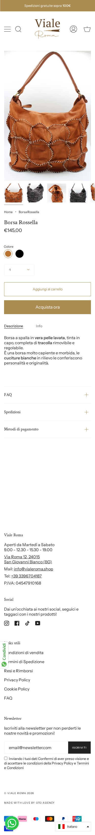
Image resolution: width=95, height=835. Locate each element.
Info (39, 326)
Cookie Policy (16, 688)
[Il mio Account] (73, 29)
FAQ (8, 395)
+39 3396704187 (26, 575)
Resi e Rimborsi (18, 670)
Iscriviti (79, 747)
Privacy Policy (17, 679)
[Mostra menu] (8, 29)
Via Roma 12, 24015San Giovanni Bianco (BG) (28, 559)
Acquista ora (47, 307)
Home (8, 212)
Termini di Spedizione (24, 661)
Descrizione (13, 326)
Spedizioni (12, 412)
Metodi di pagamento (21, 429)
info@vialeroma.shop (33, 568)
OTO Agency (45, 802)
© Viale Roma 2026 (19, 793)
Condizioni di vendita (24, 652)
